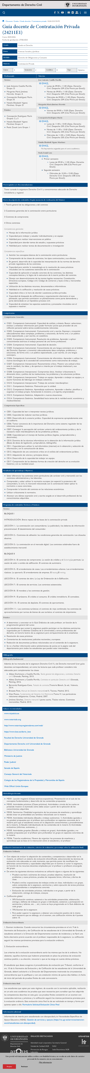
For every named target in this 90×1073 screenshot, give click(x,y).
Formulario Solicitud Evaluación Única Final (40, 1004)
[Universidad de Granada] (75, 5)
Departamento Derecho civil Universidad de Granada (27, 744)
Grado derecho (25, 21)
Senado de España (12, 768)
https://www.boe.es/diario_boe (17, 731)
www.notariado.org (12, 719)
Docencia (9, 21)
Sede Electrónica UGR (60, 1049)
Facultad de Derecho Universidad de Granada (24, 737)
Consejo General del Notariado (18, 774)
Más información (45, 1062)
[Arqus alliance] (19, 1052)
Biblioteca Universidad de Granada (19, 750)
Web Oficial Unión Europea (16, 786)
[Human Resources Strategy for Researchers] (84, 1042)
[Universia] (84, 1036)
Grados (16, 21)
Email (45, 83)
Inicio (3, 21)
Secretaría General (59, 1043)
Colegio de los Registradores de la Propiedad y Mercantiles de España (34, 780)
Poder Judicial (10, 762)
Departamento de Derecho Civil (22, 4)
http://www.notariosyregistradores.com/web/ (23, 725)
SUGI (54, 1046)
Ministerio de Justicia (13, 756)
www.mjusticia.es (11, 713)
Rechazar (24, 1067)
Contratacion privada (39, 21)
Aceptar (9, 1066)
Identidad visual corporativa (41, 1043)
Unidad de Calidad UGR (40, 1046)
